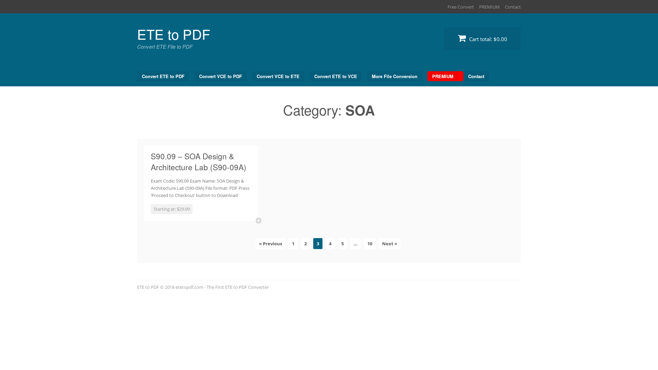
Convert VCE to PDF (220, 76)
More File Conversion (394, 76)
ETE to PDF (173, 34)
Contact (513, 7)
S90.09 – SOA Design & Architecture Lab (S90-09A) (198, 161)
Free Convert (461, 7)
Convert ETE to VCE (335, 76)
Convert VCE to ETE (278, 76)
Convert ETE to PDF (163, 76)
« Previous (270, 244)
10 (369, 244)
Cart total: (487, 39)
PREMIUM (489, 7)
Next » (389, 244)
